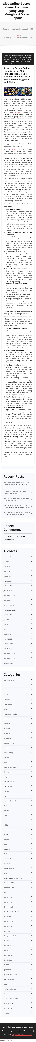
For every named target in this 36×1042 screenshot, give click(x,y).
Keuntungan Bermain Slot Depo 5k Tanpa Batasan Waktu (16, 492)
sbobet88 (7, 849)
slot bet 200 (8, 902)
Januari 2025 (8, 648)
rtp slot (6, 839)
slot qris (14, 63)
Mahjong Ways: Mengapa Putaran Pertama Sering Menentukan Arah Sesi (17, 506)
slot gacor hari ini (10, 936)
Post (5, 820)
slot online (7, 945)
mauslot (6, 791)
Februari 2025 (9, 644)
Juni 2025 (7, 624)
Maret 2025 (8, 639)
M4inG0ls (7, 55)
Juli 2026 (7, 562)
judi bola (7, 757)
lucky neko (7, 777)
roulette (6, 835)
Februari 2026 (9, 586)
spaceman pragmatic (11, 974)
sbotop (6, 854)
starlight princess (10, 989)
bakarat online (9, 704)
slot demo (7, 917)
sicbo (5, 873)
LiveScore (7, 772)
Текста (6, 1013)
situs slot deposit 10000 (11, 57)
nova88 (6, 810)
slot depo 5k (8, 926)
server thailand (9, 868)
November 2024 (9, 658)
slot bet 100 (8, 897)
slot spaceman (9, 955)
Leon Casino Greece (11, 767)
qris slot (29, 55)
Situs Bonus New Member (13, 878)
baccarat (7, 700)
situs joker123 (9, 883)
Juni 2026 (7, 567)
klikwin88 (7, 762)
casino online (8, 719)
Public (6, 825)
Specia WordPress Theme (22, 1035)
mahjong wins (8, 786)
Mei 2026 (7, 571)
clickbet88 (7, 738)
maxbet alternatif (10, 801)
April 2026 (7, 576)
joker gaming (8, 753)
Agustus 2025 (8, 615)
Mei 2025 (7, 629)
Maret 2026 (8, 581)
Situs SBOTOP (9, 888)
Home (16, 36)
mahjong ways (9, 782)
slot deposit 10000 (23, 59)
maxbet (6, 796)
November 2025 (9, 600)
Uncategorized (18, 55)
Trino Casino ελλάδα (11, 999)
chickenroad (8, 728)
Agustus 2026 (8, 557)
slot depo (14, 149)
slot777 (6, 965)
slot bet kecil (8, 907)
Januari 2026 (8, 591)
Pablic (6, 815)
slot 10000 (22, 57)
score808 (7, 864)
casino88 (7, 724)
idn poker (7, 748)
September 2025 (10, 610)
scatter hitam (8, 859)
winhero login (8, 1008)
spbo (5, 984)
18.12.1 (6, 695)
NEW (5, 806)
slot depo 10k (8, 921)
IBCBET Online (9, 743)
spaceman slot (9, 979)
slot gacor (7, 931)
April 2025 (7, 634)
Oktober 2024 (9, 663)
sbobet (6, 844)
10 (4, 690)
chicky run (7, 733)
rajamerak (7, 830)
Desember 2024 (9, 653)
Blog (5, 709)
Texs (5, 994)
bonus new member (11, 714)
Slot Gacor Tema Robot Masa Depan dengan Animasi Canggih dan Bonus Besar (16, 484)
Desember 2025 (9, 595)
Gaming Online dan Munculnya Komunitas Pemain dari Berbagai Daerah (18, 513)
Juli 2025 (7, 620)
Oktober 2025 (9, 605)
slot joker (7, 941)
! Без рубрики (9, 680)
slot (5, 892)
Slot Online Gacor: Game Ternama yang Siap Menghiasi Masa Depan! (16, 11)
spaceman (7, 970)
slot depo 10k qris (12, 59)
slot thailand (8, 960)
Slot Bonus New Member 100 (14, 912)
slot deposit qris (17, 61)
